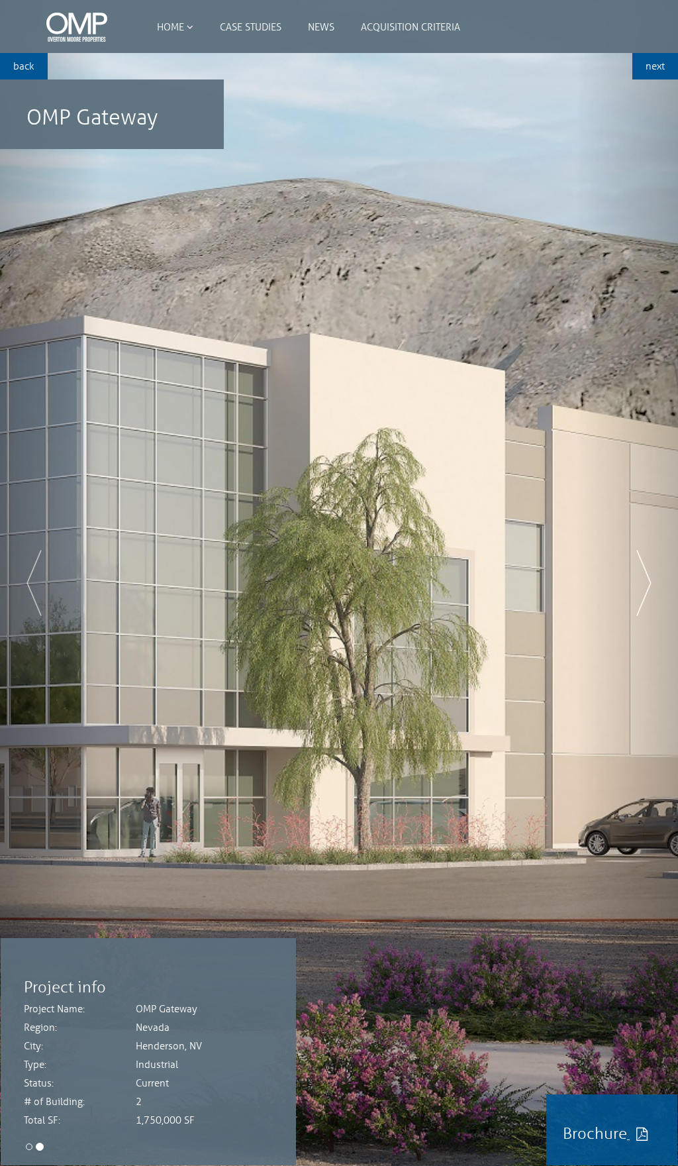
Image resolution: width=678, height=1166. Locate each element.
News (321, 26)
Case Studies (250, 26)
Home (170, 26)
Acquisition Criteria (410, 26)
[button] (51, 583)
